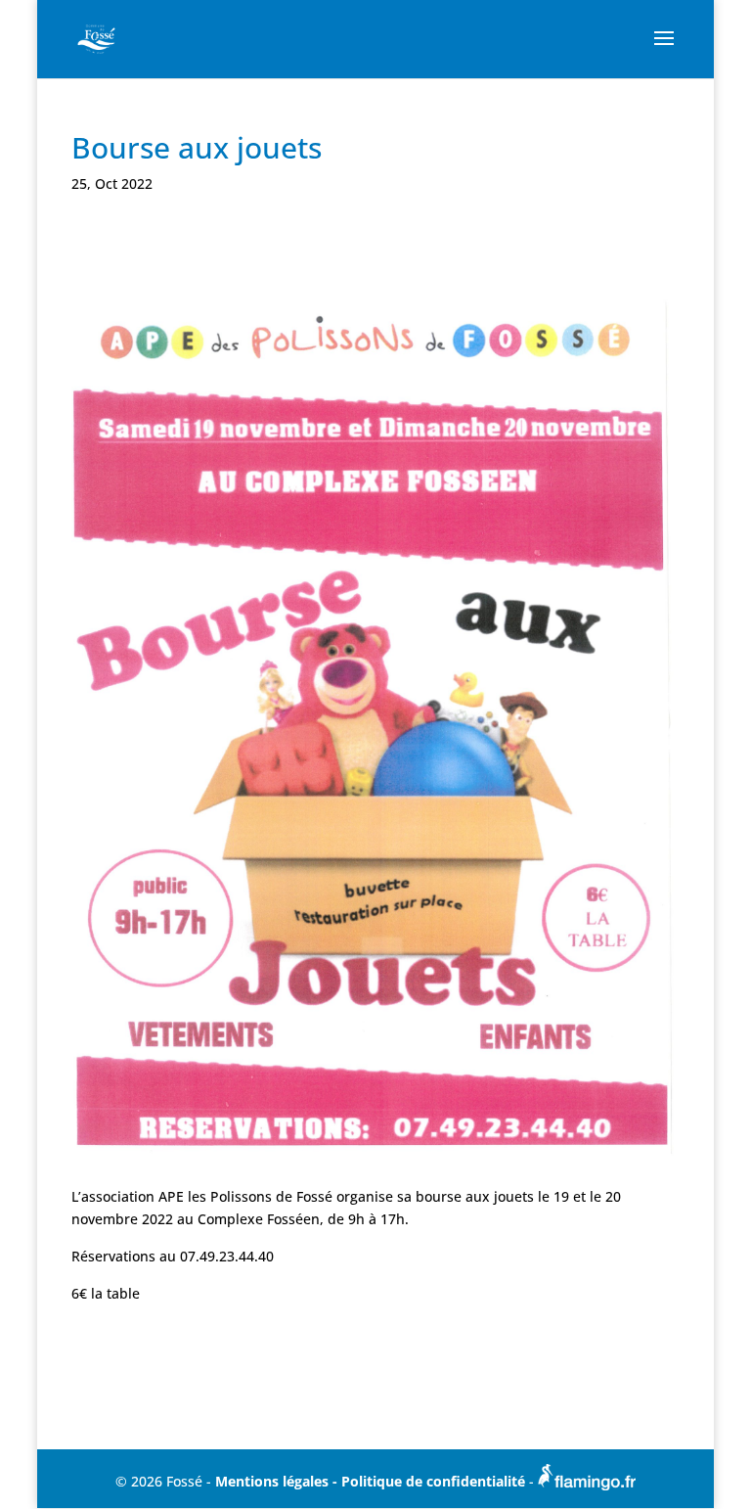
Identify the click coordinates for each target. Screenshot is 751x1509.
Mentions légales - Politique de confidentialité (372, 1481)
